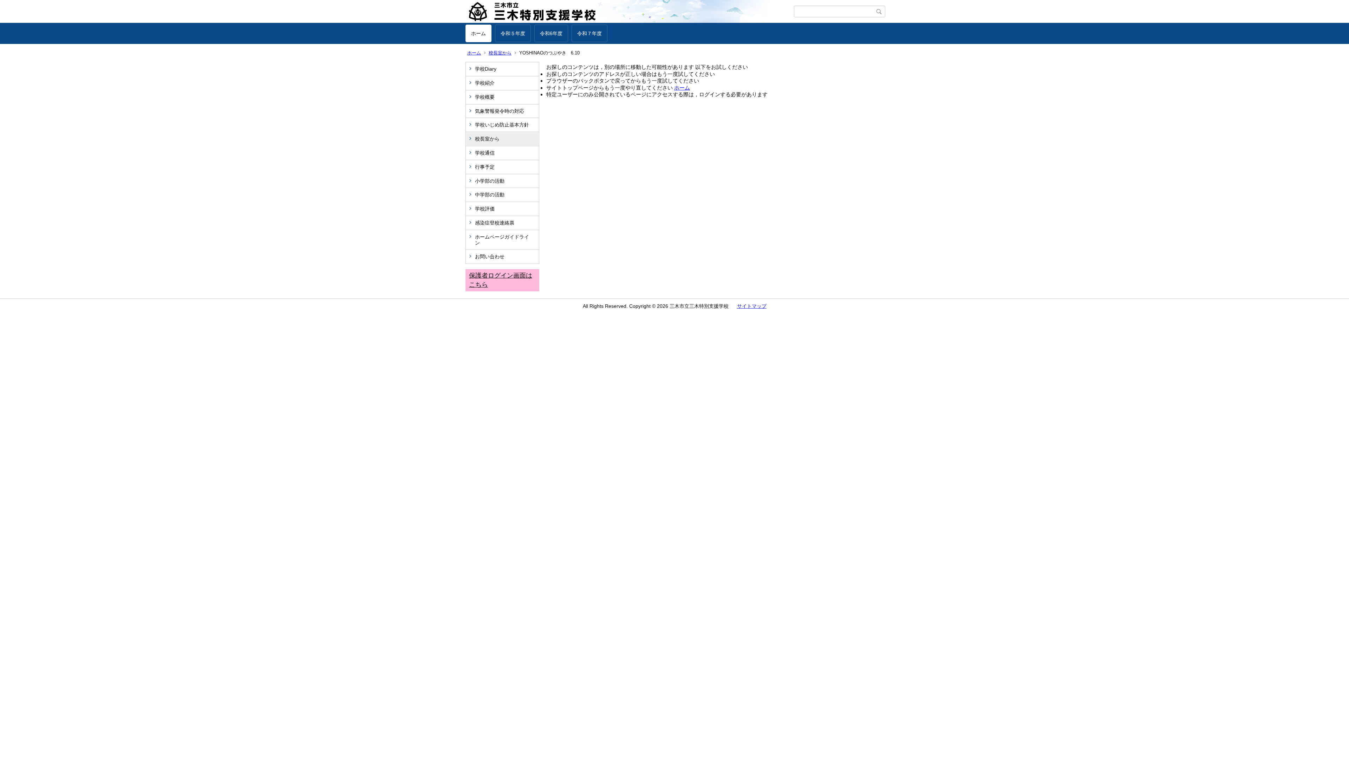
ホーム (478, 33)
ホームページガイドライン (502, 240)
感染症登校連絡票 (494, 223)
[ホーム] (629, 11)
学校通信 (485, 153)
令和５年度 (513, 33)
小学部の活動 (489, 181)
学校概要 (485, 97)
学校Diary (485, 69)
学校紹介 (485, 83)
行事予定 (487, 167)
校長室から (500, 53)
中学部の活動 (489, 194)
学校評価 (485, 209)
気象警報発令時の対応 (499, 111)
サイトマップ (752, 306)
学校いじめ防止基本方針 (502, 125)
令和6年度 (551, 33)
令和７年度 (589, 33)
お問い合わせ (489, 256)
